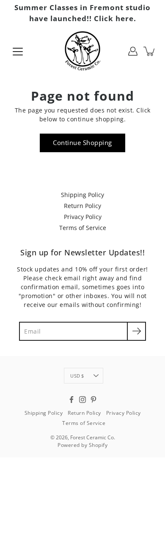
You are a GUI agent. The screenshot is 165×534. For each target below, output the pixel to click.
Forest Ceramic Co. (92, 437)
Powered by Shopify (82, 445)
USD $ (77, 375)
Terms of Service (82, 228)
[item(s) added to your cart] (150, 51)
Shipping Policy (82, 195)
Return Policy (82, 206)
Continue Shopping (82, 142)
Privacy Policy (83, 217)
